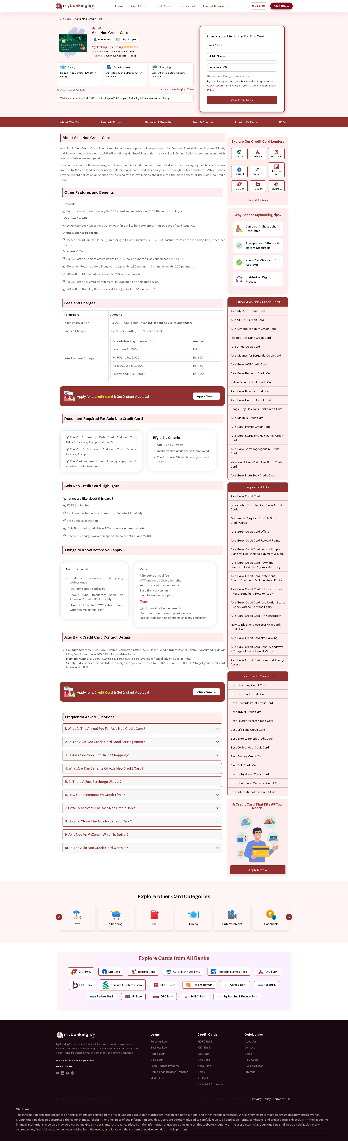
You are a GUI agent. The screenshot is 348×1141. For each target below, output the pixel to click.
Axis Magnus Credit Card (247, 418)
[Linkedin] (62, 1073)
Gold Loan (156, 1059)
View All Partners (258, 200)
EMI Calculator (254, 1066)
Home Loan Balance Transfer (169, 1072)
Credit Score (164, 6)
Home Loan (157, 1053)
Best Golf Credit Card (244, 765)
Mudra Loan (157, 1078)
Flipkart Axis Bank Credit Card (251, 337)
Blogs (248, 1053)
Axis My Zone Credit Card (248, 311)
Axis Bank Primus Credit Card (250, 426)
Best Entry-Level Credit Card (250, 774)
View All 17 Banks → (211, 1084)
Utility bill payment (129, 39)
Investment (187, 6)
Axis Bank (65, 19)
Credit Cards (139, 6)
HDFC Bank (205, 1041)
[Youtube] (57, 1073)
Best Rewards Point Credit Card (252, 703)
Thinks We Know (246, 122)
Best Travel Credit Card (246, 712)
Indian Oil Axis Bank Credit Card (252, 382)
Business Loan (159, 1047)
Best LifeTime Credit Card (248, 729)
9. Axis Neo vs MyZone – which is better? (97, 834)
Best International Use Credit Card (253, 792)
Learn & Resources (215, 6)
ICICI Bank (204, 1047)
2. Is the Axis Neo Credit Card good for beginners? (105, 742)
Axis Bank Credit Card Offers (250, 531)
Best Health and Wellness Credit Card (256, 783)
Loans (119, 6)
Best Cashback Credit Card (248, 694)
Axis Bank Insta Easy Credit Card (253, 475)
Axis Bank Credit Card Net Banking (254, 638)
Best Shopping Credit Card (248, 685)
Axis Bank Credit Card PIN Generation (256, 615)
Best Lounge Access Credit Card (252, 721)
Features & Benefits (158, 122)
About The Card (70, 122)
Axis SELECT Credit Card (247, 320)
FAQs (282, 122)
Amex (201, 1072)
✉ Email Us (258, 6)
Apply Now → (281, 6)
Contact (250, 1047)
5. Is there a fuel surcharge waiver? (93, 782)
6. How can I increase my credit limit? (95, 795)
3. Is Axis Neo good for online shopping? (97, 755)
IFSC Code (251, 1059)
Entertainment (104, 39)
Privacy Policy (261, 1099)
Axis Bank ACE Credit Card (249, 364)
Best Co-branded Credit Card (250, 747)
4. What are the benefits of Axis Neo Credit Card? (104, 768)
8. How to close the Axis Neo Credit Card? (98, 821)
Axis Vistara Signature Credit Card (253, 329)
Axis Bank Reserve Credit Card (251, 391)
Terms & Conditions (253, 85)
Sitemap (250, 1072)
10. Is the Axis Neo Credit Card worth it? (96, 848)
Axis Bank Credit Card (245, 496)
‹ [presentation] (59, 917)
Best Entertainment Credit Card (252, 738)
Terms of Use (282, 1099)
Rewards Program (112, 122)
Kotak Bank (205, 1066)
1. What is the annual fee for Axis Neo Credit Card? (105, 729)
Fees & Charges (203, 122)
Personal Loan (159, 1041)
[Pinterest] (72, 1073)
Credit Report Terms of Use (223, 85)
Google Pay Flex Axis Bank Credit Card (256, 409)
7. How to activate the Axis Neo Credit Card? (100, 808)
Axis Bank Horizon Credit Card (251, 400)
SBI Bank (203, 1053)
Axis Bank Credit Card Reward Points (255, 540)
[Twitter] (67, 1073)
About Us (250, 1041)
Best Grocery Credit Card (247, 756)
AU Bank (203, 1078)
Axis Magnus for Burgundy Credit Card (256, 355)
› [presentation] (289, 917)
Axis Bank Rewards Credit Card (251, 373)
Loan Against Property (164, 1066)
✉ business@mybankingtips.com (75, 1060)
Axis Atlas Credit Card (245, 346)
